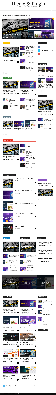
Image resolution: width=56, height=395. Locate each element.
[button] (51, 10)
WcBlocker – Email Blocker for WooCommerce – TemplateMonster (24, 202)
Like (52, 47)
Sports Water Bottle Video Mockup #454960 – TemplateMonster (9, 376)
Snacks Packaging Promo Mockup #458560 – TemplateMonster (26, 360)
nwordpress (5, 362)
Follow (51, 50)
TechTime (22, 346)
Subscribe (51, 53)
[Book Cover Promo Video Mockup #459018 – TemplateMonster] (41, 23)
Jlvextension (22, 330)
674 (15, 385)
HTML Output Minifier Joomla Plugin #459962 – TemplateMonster (30, 61)
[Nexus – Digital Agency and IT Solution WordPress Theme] (22, 67)
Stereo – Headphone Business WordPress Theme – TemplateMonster (10, 360)
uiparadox (5, 346)
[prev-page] (3, 73)
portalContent (5, 340)
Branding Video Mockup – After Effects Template (21, 15)
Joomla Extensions (48, 82)
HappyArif (42, 262)
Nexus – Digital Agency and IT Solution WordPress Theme (30, 67)
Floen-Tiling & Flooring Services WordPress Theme (30, 107)
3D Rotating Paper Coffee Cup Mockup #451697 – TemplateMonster (27, 376)
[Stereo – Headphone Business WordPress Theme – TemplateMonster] (11, 353)
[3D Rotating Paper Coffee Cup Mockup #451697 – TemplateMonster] (28, 369)
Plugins (27, 126)
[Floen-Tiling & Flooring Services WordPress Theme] (22, 107)
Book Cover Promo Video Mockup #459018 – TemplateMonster (31, 47)
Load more (45, 324)
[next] (52, 15)
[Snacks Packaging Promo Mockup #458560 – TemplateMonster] (28, 353)
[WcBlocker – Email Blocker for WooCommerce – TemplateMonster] (34, 34)
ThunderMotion (6, 61)
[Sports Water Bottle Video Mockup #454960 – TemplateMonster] (11, 369)
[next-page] (6, 73)
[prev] (50, 15)
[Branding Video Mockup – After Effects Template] (15, 28)
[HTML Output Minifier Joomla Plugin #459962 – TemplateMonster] (47, 34)
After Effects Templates (7, 32)
